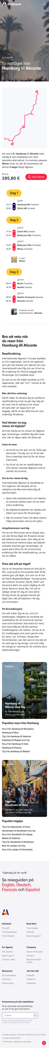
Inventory (6, 979)
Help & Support (34, 936)
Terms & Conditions (25, 1035)
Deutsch (23, 884)
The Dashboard (9, 932)
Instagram (31, 983)
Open (44, 4)
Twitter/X (31, 979)
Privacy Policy (40, 1035)
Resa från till (18, 729)
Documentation (9, 975)
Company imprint (9, 1035)
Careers (30, 955)
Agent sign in (8, 955)
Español (33, 889)
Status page (7, 983)
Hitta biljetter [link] (38, 177)
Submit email (35, 1015)
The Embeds (8, 936)
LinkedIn (30, 975)
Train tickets (32, 928)
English (8, 884)
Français (9, 889)
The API (5, 928)
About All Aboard (35, 951)
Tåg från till (16, 736)
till (10, 732)
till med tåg (16, 740)
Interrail (30, 932)
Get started (7, 951)
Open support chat (44, 1043)
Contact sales (8, 959)
